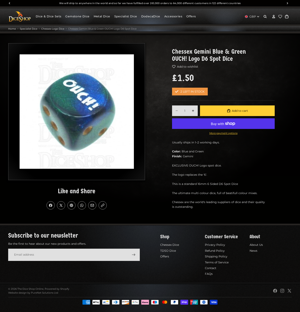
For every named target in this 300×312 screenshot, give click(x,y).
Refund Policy (215, 251)
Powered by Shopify (57, 288)
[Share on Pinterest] (71, 205)
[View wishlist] (280, 17)
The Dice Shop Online (30, 288)
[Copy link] (103, 205)
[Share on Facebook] (51, 205)
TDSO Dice (168, 251)
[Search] (265, 16)
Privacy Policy (215, 245)
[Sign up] (133, 254)
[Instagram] (282, 290)
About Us (256, 245)
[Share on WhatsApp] (82, 205)
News (253, 251)
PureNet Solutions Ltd (44, 292)
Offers (164, 256)
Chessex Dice (169, 245)
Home (12, 28)
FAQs (209, 274)
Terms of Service (217, 262)
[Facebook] (275, 290)
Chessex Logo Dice (52, 28)
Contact (210, 268)
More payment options (223, 133)
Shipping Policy (216, 256)
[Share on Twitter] (61, 205)
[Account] (273, 16)
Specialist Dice (28, 28)
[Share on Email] (92, 205)
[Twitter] (289, 290)
